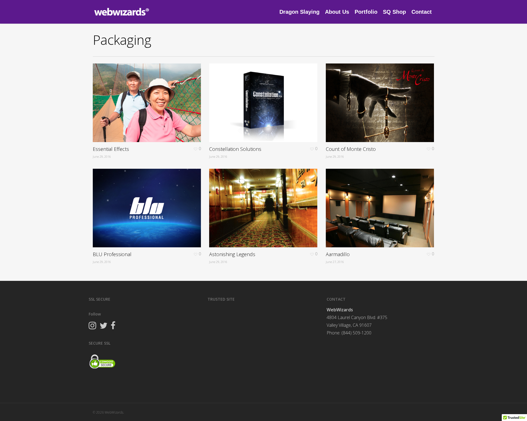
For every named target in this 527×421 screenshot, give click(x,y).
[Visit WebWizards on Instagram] (92, 326)
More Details (148, 98)
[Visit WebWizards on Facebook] (113, 326)
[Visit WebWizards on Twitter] (103, 326)
